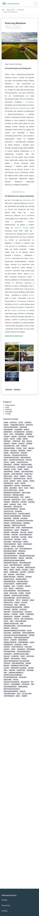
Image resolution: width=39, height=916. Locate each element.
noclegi (8, 414)
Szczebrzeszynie (24, 108)
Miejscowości (10, 405)
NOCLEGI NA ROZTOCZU (14, 336)
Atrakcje (4, 911)
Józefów (7, 258)
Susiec (31, 274)
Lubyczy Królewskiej (18, 310)
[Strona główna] (3, 10)
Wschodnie (30, 102)
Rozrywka (8, 411)
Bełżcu (17, 304)
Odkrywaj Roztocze (9, 895)
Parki (7, 407)
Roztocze (17, 26)
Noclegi (4, 900)
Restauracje (6, 905)
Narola (31, 295)
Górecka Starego (21, 228)
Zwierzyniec (27, 200)
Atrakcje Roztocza (17, 192)
